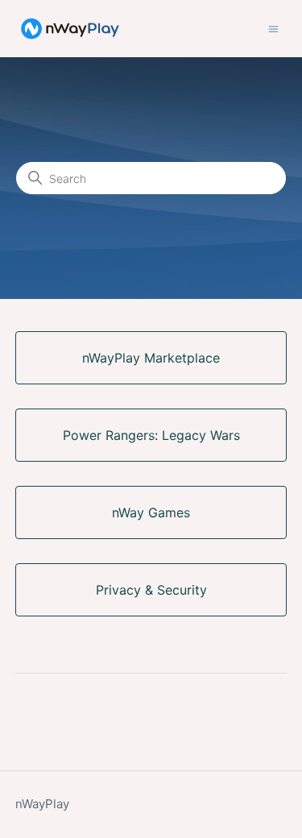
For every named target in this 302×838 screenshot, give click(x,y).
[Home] (70, 29)
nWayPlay (42, 803)
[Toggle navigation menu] (273, 28)
